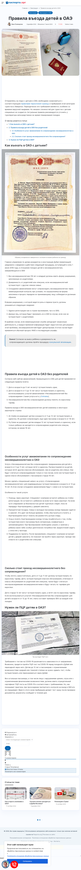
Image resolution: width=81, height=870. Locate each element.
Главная (25, 8)
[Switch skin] (75, 3)
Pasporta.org (37, 834)
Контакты (57, 841)
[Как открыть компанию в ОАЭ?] (15, 793)
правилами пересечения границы (35, 104)
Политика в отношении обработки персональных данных (51, 838)
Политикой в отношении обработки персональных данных (28, 856)
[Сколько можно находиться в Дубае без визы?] (40, 793)
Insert (2, 858)
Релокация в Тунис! (62, 801)
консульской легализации (60, 342)
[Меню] (3, 3)
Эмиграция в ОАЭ (45, 13)
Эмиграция (34, 8)
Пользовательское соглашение (20, 838)
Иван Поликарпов (17, 24)
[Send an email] (23, 24)
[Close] (49, 842)
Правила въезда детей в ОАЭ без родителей (29, 127)
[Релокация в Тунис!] (65, 793)
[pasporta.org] (16, 2)
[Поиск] (78, 3)
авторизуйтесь (11, 735)
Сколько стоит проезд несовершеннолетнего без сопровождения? (40, 136)
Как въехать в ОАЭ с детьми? (22, 124)
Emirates (44, 396)
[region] (27, 853)
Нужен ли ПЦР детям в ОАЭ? (22, 140)
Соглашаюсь (27, 861)
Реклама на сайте (49, 834)
